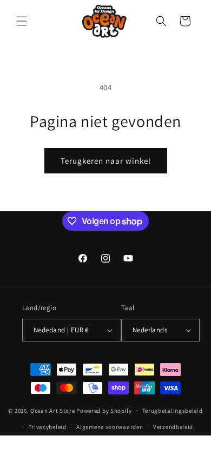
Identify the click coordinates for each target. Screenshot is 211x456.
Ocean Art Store (52, 410)
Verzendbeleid (173, 427)
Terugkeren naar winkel (106, 161)
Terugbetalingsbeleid (172, 410)
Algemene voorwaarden (109, 427)
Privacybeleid (47, 427)
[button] (22, 21)
